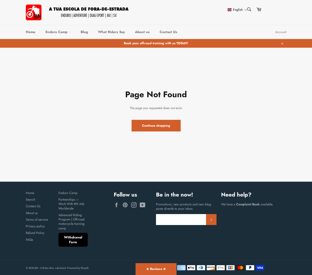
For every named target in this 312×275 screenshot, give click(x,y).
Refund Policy (35, 232)
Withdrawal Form (73, 240)
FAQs (29, 239)
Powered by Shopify (78, 268)
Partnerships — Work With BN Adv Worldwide (71, 204)
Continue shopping (156, 125)
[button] (235, 10)
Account (280, 32)
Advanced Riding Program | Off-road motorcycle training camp (71, 221)
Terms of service (37, 219)
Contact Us (168, 31)
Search (30, 199)
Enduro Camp (57, 31)
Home (30, 31)
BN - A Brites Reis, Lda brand (50, 268)
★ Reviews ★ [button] (156, 269)
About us (142, 31)
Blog (84, 31)
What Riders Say (111, 31)
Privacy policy (35, 226)
